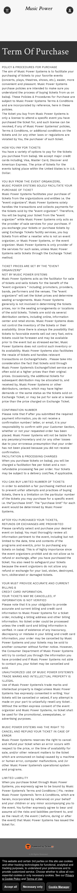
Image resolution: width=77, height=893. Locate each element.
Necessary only (33, 886)
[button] (69, 10)
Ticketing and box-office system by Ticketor (39, 847)
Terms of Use (34, 879)
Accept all (10, 886)
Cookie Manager (59, 887)
